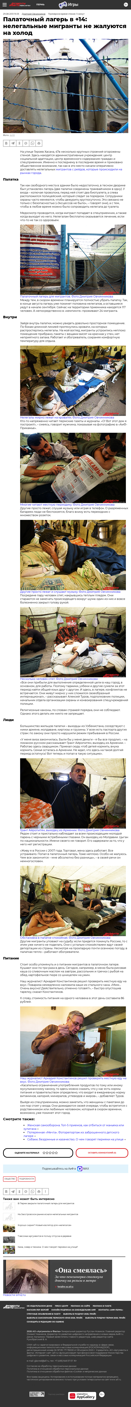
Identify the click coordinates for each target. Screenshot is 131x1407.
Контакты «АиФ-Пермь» (110, 1310)
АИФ (12, 135)
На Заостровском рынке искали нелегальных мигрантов (48, 1214)
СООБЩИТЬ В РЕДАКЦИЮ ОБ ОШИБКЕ (45, 1322)
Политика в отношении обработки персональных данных (57, 1369)
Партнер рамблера (56, 1394)
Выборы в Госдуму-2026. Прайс (79, 1314)
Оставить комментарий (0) (102, 1153)
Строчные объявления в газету (44, 1314)
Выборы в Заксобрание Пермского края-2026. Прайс (55, 1318)
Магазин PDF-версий (38, 1310)
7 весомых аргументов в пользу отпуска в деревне (44, 1236)
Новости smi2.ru (14, 1295)
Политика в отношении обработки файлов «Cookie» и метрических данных (67, 1371)
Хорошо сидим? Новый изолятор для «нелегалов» (44, 1225)
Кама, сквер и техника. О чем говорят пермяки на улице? (48, 1247)
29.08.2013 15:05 (11, 14)
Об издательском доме (39, 1306)
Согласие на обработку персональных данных (51, 1366)
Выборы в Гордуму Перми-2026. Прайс (105, 1318)
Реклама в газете (102, 1306)
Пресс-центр (61, 1306)
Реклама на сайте (80, 1306)
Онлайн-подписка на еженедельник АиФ (73, 1310)
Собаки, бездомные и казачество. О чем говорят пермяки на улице (75, 1139)
